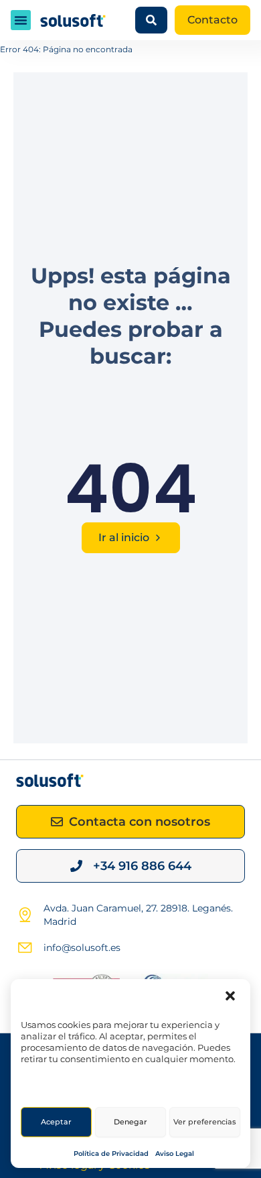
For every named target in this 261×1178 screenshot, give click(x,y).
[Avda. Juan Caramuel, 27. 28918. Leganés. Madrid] (24, 915)
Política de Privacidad (111, 1153)
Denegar (130, 1121)
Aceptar (56, 1121)
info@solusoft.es (82, 948)
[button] (230, 996)
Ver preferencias (204, 1121)
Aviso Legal (174, 1153)
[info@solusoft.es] (24, 947)
